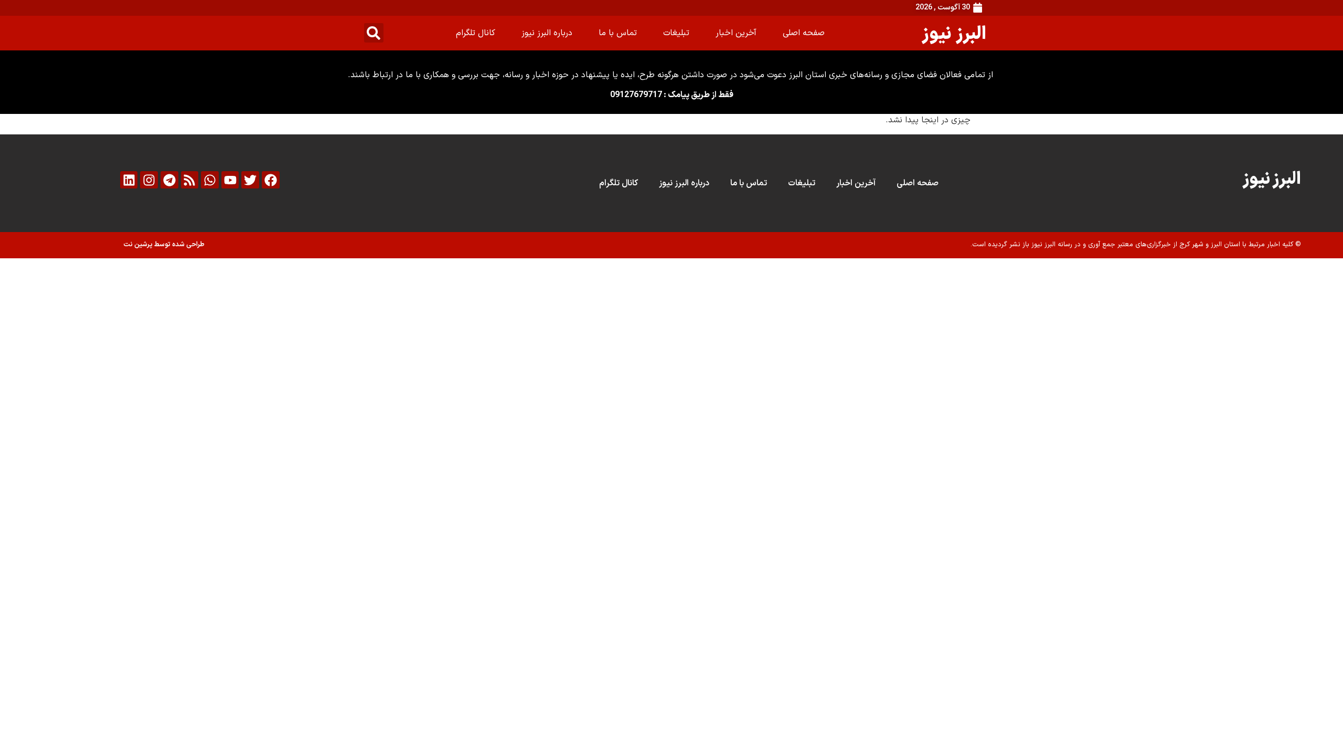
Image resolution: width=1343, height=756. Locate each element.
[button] (373, 33)
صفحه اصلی (804, 33)
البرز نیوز (954, 33)
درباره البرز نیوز (546, 33)
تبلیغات (676, 33)
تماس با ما (618, 33)
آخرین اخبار (736, 33)
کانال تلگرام (475, 33)
